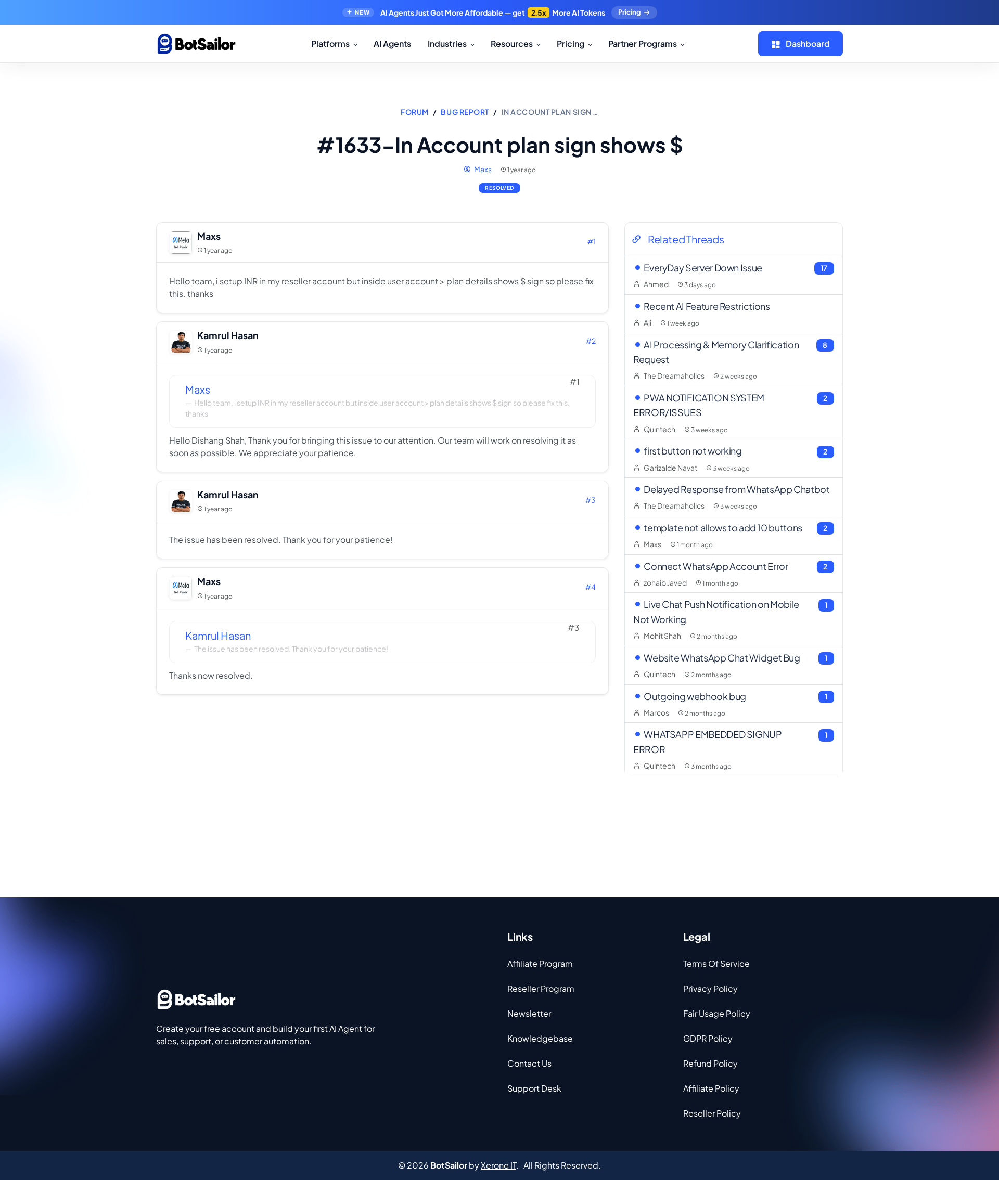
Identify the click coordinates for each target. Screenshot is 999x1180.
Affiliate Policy (711, 1088)
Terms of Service (716, 963)
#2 (591, 340)
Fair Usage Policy (716, 1013)
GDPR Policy (708, 1038)
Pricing (629, 12)
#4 (590, 586)
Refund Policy (710, 1063)
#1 (591, 241)
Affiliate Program (540, 963)
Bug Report (465, 111)
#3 (590, 499)
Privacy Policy (710, 988)
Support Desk (534, 1088)
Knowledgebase (540, 1038)
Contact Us (529, 1063)
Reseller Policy (712, 1113)
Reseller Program (540, 988)
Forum (415, 111)
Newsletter (529, 1013)
